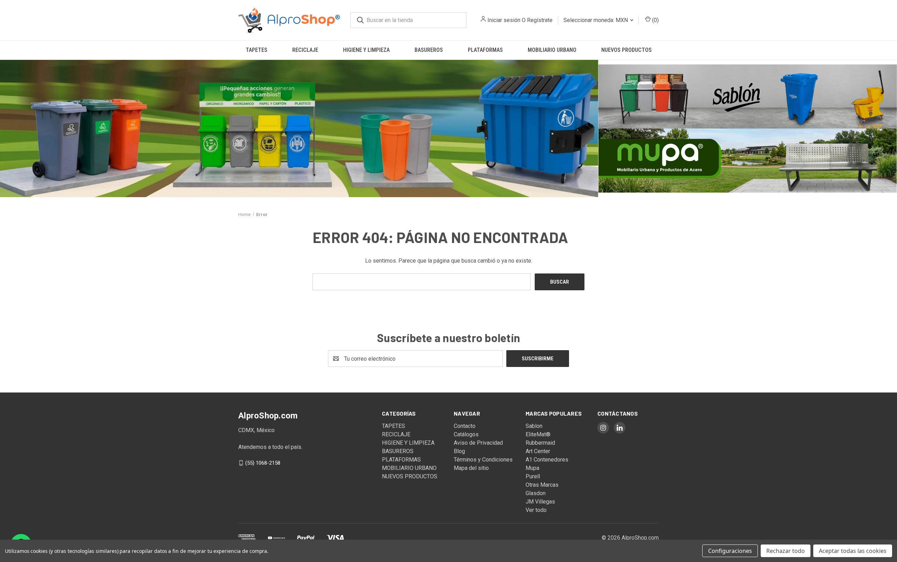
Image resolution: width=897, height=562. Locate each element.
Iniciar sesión (503, 20)
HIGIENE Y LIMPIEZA (366, 50)
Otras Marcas (542, 484)
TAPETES (256, 50)
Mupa (532, 468)
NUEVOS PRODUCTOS (626, 50)
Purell (533, 476)
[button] (299, 128)
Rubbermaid (540, 442)
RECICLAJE (305, 50)
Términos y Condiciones (483, 459)
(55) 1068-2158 (262, 463)
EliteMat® (538, 434)
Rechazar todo (785, 551)
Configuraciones (730, 551)
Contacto (464, 426)
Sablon (534, 426)
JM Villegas (540, 501)
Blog (459, 451)
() (655, 20)
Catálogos (466, 434)
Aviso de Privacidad (478, 442)
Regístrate (540, 20)
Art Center (538, 451)
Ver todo (536, 510)
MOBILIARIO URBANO (552, 50)
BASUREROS (429, 50)
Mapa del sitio (471, 468)
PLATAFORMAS (485, 50)
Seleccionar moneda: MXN (596, 20)
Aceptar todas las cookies (852, 551)
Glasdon (536, 493)
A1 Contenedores (547, 459)
